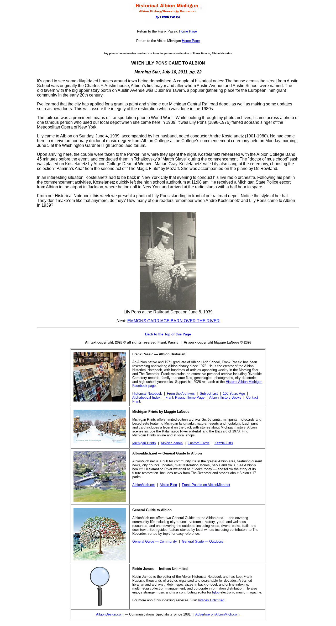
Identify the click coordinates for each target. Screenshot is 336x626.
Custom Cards (198, 443)
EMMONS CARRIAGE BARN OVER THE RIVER (173, 321)
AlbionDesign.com (110, 614)
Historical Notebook (147, 393)
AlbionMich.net (143, 485)
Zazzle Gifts (223, 443)
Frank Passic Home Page (184, 397)
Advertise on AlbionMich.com (217, 614)
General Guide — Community (154, 541)
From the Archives (181, 393)
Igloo (215, 592)
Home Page (188, 31)
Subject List (209, 393)
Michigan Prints (144, 443)
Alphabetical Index (146, 397)
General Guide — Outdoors (202, 541)
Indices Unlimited (211, 600)
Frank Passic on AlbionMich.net (206, 485)
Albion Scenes (172, 443)
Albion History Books (225, 397)
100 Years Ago (234, 393)
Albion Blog (168, 485)
